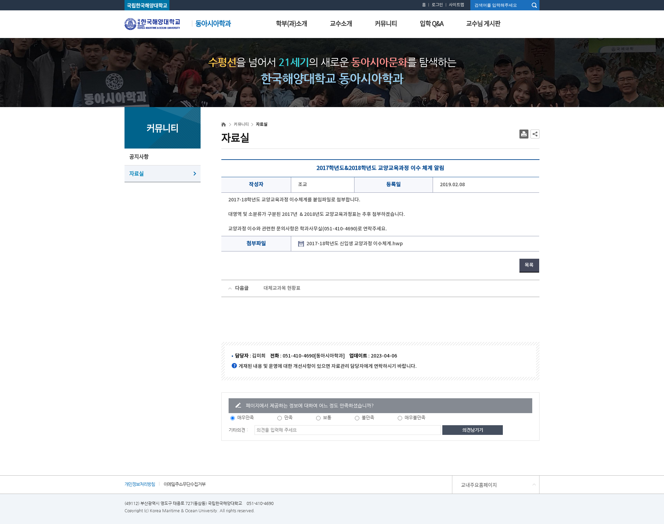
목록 (529, 265)
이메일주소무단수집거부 (184, 484)
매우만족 (245, 417)
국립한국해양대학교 (147, 5)
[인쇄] (523, 134)
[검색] (534, 5)
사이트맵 (456, 4)
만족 (288, 417)
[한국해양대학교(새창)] (152, 23)
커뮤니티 (386, 23)
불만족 (368, 417)
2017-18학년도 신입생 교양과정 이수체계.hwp (354, 244)
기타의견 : (238, 429)
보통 (327, 417)
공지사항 (139, 156)
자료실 (136, 173)
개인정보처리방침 (139, 484)
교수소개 (341, 23)
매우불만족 (415, 417)
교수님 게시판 (483, 23)
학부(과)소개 (291, 23)
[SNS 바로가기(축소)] (535, 134)
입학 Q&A (431, 23)
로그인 (437, 4)
